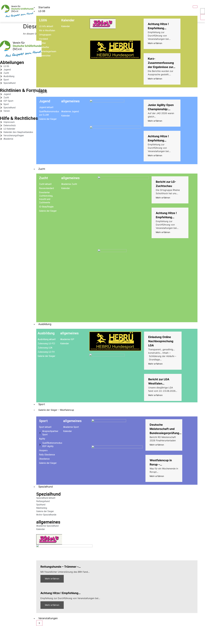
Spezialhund (45, 486)
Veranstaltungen (48, 618)
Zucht (41, 168)
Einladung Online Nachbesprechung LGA (160, 341)
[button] (202, 5)
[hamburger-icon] (195, 6)
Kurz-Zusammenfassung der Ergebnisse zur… (161, 63)
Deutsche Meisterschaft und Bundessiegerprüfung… (165, 429)
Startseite (44, 7)
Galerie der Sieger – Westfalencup (56, 409)
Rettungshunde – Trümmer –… (60, 566)
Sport (41, 404)
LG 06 (41, 11)
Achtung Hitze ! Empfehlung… (60, 593)
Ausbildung (44, 324)
